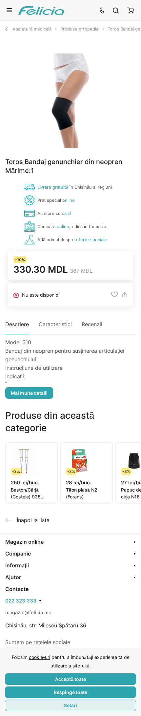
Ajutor (13, 577)
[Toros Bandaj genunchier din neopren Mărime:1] (70, 101)
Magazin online (24, 541)
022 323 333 (20, 601)
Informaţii (17, 565)
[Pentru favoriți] (114, 295)
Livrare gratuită (52, 187)
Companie (18, 553)
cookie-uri (39, 657)
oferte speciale (91, 239)
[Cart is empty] (130, 10)
